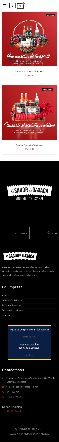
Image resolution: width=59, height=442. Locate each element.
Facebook (4, 411)
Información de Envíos (12, 300)
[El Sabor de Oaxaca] (29, 192)
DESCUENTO (29, 336)
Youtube (8, 411)
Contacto (6, 315)
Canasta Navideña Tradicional (29, 145)
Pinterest (20, 411)
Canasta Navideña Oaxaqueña (29, 71)
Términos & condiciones (13, 310)
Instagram (12, 411)
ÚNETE (29, 355)
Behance (16, 411)
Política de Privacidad (11, 305)
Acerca (5, 295)
